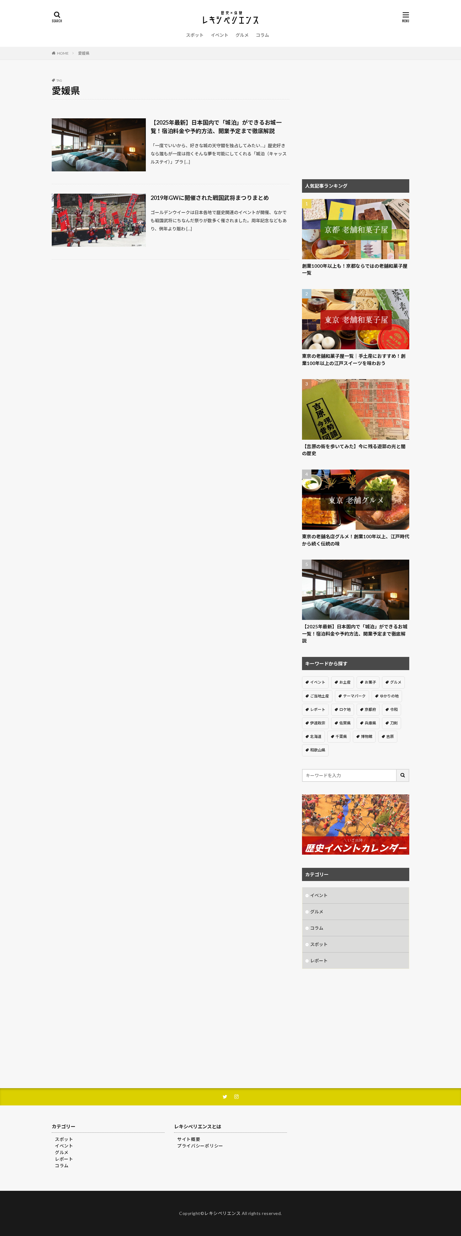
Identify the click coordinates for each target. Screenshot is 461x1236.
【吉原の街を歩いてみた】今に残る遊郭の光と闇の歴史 (353, 449)
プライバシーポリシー (200, 1145)
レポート (317, 709)
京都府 (370, 709)
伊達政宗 (317, 723)
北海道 (315, 736)
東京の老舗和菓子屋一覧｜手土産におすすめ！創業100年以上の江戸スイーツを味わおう (353, 359)
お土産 (345, 682)
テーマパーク (354, 696)
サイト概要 (188, 1139)
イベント (219, 35)
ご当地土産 (319, 696)
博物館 (366, 736)
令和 (394, 709)
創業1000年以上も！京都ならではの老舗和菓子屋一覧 (354, 269)
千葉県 (341, 736)
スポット (195, 35)
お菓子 (370, 682)
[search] (403, 775)
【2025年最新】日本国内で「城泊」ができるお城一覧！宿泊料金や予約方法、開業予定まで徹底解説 (216, 126)
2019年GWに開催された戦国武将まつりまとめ (210, 197)
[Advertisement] (355, 123)
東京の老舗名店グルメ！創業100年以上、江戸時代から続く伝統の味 (355, 540)
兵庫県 (370, 723)
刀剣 (394, 723)
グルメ (242, 35)
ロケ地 (345, 709)
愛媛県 (83, 53)
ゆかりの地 (389, 696)
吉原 (390, 736)
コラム (262, 35)
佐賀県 (345, 723)
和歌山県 (317, 750)
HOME (63, 53)
